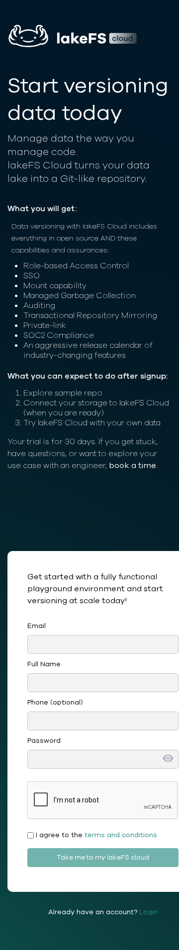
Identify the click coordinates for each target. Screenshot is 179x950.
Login (148, 912)
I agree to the (95, 835)
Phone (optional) (55, 702)
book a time (132, 465)
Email (36, 626)
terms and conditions (121, 835)
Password (44, 740)
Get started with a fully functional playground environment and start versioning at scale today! (95, 588)
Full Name (44, 664)
